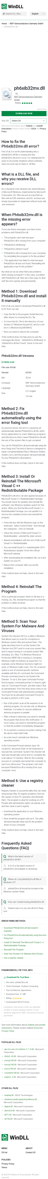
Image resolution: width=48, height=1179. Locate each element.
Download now (24, 113)
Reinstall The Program (14, 949)
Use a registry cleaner (13, 958)
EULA (33, 129)
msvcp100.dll (10, 1060)
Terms (4, 1167)
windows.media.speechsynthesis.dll (20, 1099)
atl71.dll (7, 1115)
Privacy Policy (8, 1031)
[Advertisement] (24, 58)
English (35, 14)
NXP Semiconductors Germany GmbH (26, 23)
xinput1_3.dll (10, 1077)
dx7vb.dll (8, 1119)
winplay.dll (9, 1095)
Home (4, 23)
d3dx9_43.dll (10, 1056)
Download (8, 362)
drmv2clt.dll (9, 1110)
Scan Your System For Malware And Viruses (23, 954)
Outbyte (29, 126)
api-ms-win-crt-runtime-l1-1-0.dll (19, 1049)
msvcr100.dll (10, 1069)
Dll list (4, 1152)
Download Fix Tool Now (18, 977)
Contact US (30, 1152)
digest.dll (8, 1106)
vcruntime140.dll (11, 1073)
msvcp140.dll (10, 1064)
